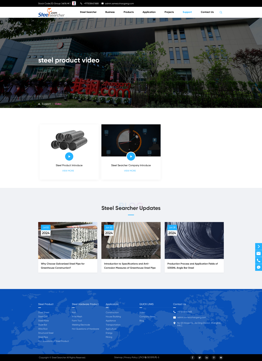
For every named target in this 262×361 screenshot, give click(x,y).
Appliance (111, 320)
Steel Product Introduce (69, 165)
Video (58, 103)
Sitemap (118, 357)
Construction (112, 312)
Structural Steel (45, 333)
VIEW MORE (69, 170)
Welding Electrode (81, 324)
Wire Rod (42, 329)
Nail (74, 312)
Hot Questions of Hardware (85, 329)
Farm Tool (77, 320)
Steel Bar (42, 324)
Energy (109, 333)
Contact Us (207, 12)
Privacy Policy (130, 357)
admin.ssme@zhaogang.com (191, 317)
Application (149, 12)
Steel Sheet (43, 312)
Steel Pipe (43, 337)
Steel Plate (43, 320)
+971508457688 (184, 311)
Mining (109, 337)
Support (187, 12)
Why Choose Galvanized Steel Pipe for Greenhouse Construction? (62, 265)
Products (129, 12)
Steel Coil (42, 316)
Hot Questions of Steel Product (53, 341)
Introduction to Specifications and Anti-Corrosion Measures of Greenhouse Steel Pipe (130, 265)
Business (110, 12)
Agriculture (111, 329)
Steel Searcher (88, 12)
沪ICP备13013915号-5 (149, 357)
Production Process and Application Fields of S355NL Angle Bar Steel (192, 265)
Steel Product (45, 304)
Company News (147, 316)
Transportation (113, 324)
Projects (169, 12)
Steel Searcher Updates (131, 208)
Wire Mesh (77, 316)
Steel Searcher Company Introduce (131, 165)
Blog (141, 320)
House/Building (113, 316)
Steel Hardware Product (85, 304)
